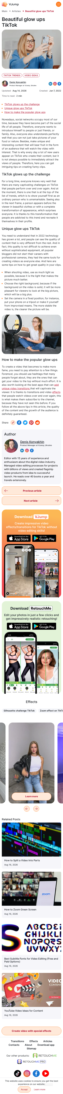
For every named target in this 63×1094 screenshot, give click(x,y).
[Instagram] (27, 1073)
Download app (45, 1044)
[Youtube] (45, 1073)
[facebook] (32, 450)
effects (56, 392)
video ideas (31, 75)
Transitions (17, 1041)
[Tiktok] (18, 1073)
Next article (31, 500)
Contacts (14, 1044)
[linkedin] (22, 450)
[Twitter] (25, 422)
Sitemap (31, 1048)
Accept (24, 1089)
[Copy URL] (13, 422)
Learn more (31, 796)
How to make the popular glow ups (24, 112)
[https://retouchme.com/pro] (31, 1061)
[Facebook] (19, 422)
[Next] (36, 809)
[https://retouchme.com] (45, 1055)
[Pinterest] (31, 422)
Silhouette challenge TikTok (19, 710)
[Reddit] (37, 422)
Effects (34, 1041)
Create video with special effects (31, 1030)
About (28, 1044)
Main (4, 11)
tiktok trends (12, 75)
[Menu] (58, 4)
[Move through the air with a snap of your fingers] (19, 571)
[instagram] (27, 450)
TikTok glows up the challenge (22, 104)
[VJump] (10, 4)
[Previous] (27, 809)
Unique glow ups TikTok (18, 108)
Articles (16, 11)
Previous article (32, 490)
